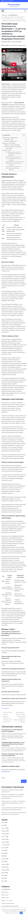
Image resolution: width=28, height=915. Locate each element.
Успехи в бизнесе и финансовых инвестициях (13, 147)
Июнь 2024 (4, 853)
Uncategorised (5, 708)
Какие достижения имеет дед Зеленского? (15, 164)
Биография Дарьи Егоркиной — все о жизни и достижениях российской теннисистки (13, 744)
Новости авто (5, 895)
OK (21, 913)
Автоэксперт (14, 4)
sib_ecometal (17, 42)
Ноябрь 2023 (5, 867)
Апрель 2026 (5, 828)
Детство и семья (9, 139)
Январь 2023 (5, 872)
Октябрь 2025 (5, 833)
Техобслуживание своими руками (10, 906)
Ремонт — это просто (7, 900)
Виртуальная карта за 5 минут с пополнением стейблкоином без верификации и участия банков (13, 803)
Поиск (3, 778)
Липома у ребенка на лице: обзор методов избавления (12, 754)
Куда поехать (5, 892)
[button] (23, 135)
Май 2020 (4, 878)
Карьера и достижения (9, 143)
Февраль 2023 (5, 870)
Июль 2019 (4, 881)
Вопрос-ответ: (7, 150)
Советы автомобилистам (8, 903)
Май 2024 (4, 856)
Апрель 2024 (5, 859)
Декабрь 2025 (5, 831)
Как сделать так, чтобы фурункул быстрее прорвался (12, 730)
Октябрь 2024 (5, 842)
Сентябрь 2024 (5, 845)
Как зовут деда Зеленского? (15, 157)
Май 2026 (4, 825)
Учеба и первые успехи (11, 141)
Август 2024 (5, 847)
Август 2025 (5, 836)
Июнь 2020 (4, 875)
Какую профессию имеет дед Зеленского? (15, 159)
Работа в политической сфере (13, 145)
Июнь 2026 (4, 822)
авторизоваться (6, 771)
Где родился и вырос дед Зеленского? (14, 168)
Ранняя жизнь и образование (10, 137)
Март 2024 (4, 861)
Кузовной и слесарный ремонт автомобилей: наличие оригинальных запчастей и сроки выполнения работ (13, 796)
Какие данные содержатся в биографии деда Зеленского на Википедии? (15, 153)
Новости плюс (5, 897)
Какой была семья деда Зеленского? (16, 161)
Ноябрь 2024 (5, 839)
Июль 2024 (4, 850)
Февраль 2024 (5, 864)
